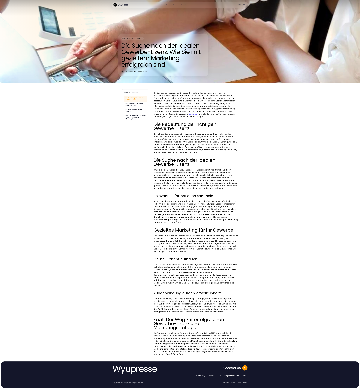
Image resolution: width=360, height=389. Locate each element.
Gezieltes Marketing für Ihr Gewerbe (134, 110)
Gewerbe (193, 114)
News (211, 375)
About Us (226, 383)
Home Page (201, 375)
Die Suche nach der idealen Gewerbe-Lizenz (134, 104)
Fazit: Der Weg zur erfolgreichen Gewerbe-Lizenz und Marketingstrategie (136, 117)
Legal (245, 383)
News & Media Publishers (132, 38)
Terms (239, 383)
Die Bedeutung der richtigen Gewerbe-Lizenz (134, 98)
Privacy (233, 383)
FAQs (219, 375)
